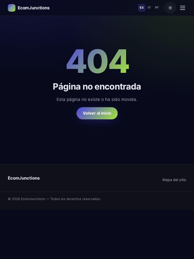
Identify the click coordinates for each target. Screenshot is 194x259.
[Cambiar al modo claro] (170, 7)
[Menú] (182, 7)
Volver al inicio (97, 113)
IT (149, 7)
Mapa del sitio (174, 180)
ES (142, 7)
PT (157, 7)
